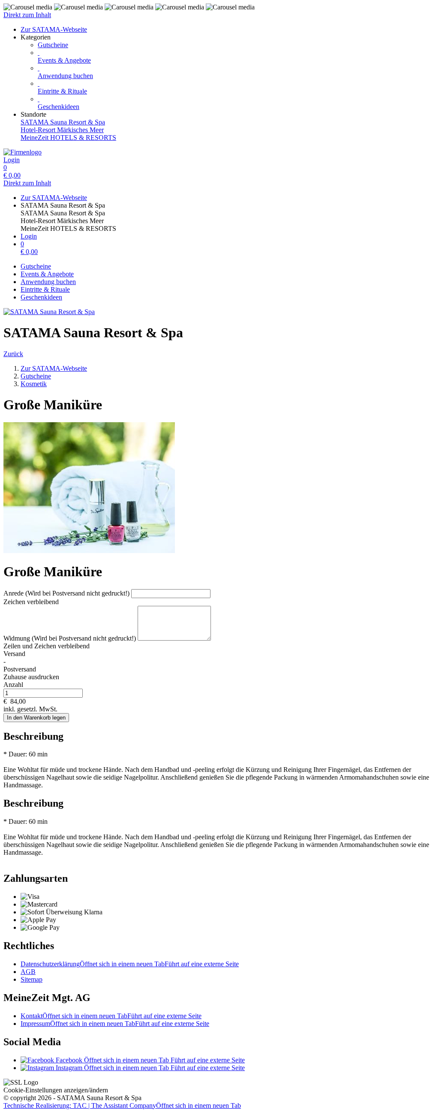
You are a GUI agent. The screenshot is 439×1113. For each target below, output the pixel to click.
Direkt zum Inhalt (27, 14)
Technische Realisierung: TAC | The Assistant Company (122, 1105)
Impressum (115, 1023)
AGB (28, 971)
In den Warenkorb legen (36, 717)
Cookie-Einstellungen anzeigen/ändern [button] (55, 1090)
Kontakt (111, 1015)
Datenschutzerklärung (130, 964)
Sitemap (31, 979)
